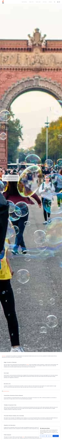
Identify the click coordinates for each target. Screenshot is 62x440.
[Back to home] (3, 2)
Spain (23, 436)
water (28, 364)
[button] (54, 2)
